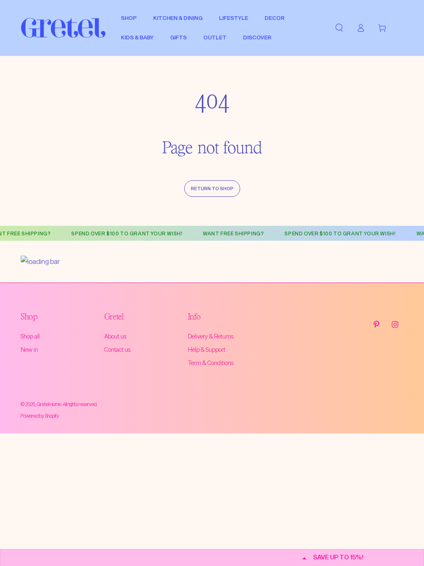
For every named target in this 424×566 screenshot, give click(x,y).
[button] (339, 28)
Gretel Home (49, 404)
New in (29, 349)
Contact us (117, 349)
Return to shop (212, 188)
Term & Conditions (211, 362)
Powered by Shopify (40, 415)
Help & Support (206, 349)
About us (115, 336)
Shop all (30, 336)
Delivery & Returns (211, 336)
